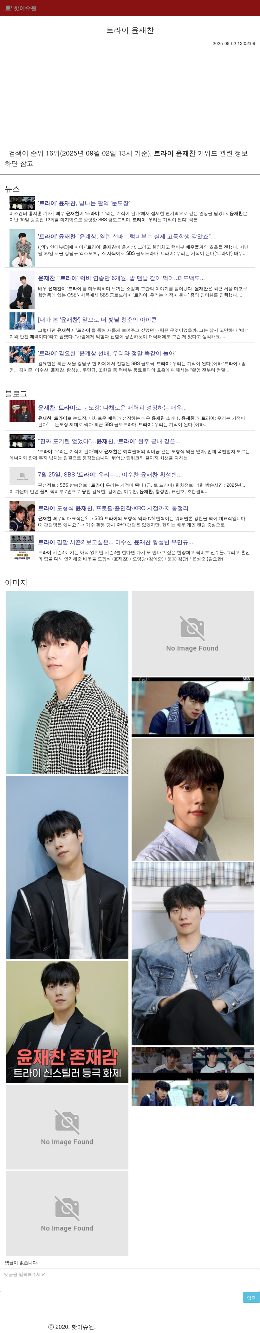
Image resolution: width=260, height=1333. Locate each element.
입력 (251, 1297)
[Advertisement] (130, 94)
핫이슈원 (24, 8)
